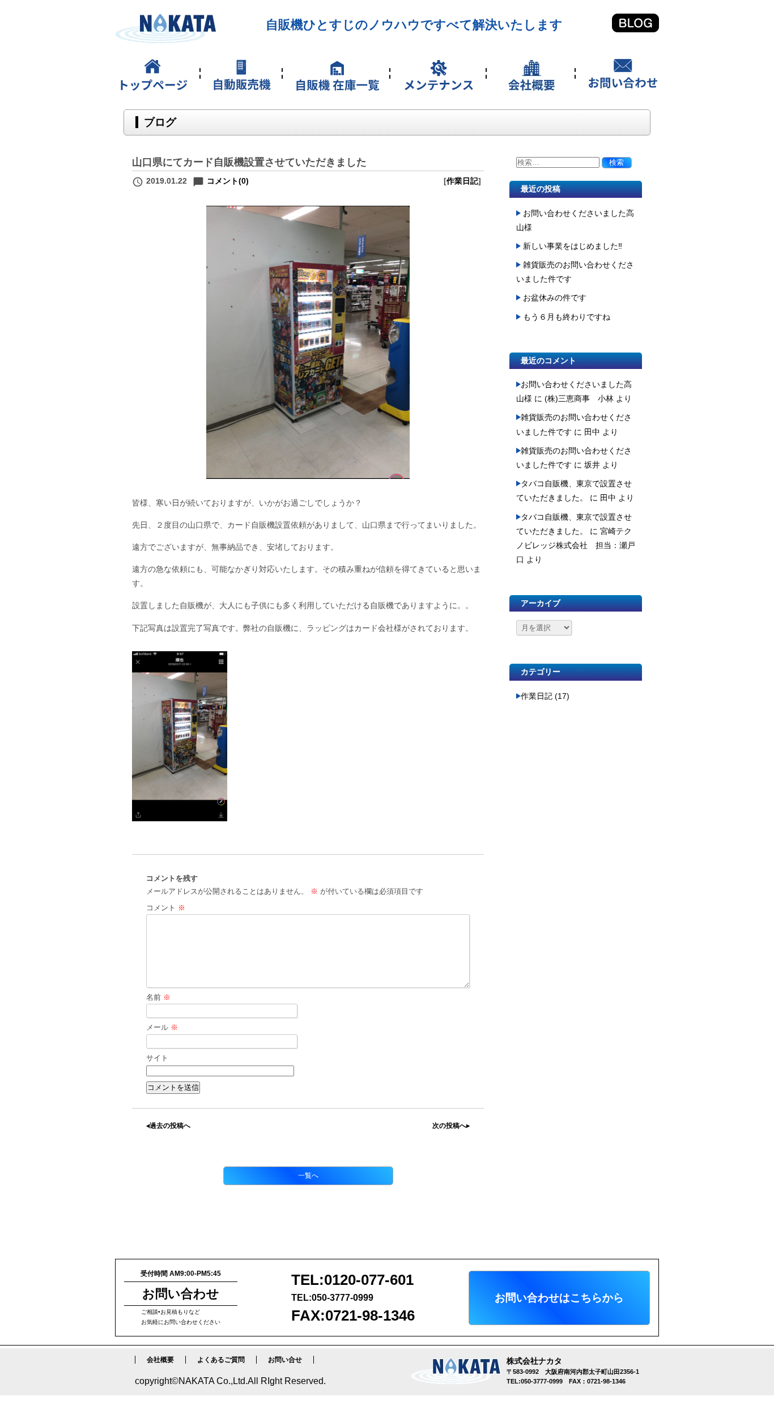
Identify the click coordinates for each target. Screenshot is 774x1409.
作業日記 (462, 180)
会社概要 (160, 1360)
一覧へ (308, 1175)
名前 (158, 997)
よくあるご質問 (221, 1360)
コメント (165, 907)
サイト (157, 1058)
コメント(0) (228, 180)
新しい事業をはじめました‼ (572, 246)
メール (162, 1027)
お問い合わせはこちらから (559, 1298)
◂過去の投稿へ (168, 1126)
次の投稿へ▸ (451, 1126)
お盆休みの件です (554, 297)
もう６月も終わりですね (566, 316)
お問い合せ (285, 1360)
